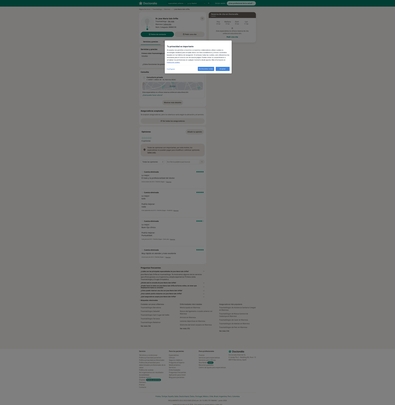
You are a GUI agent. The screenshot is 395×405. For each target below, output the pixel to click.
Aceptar (223, 69)
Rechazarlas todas (206, 69)
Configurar (171, 69)
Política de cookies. (173, 62)
